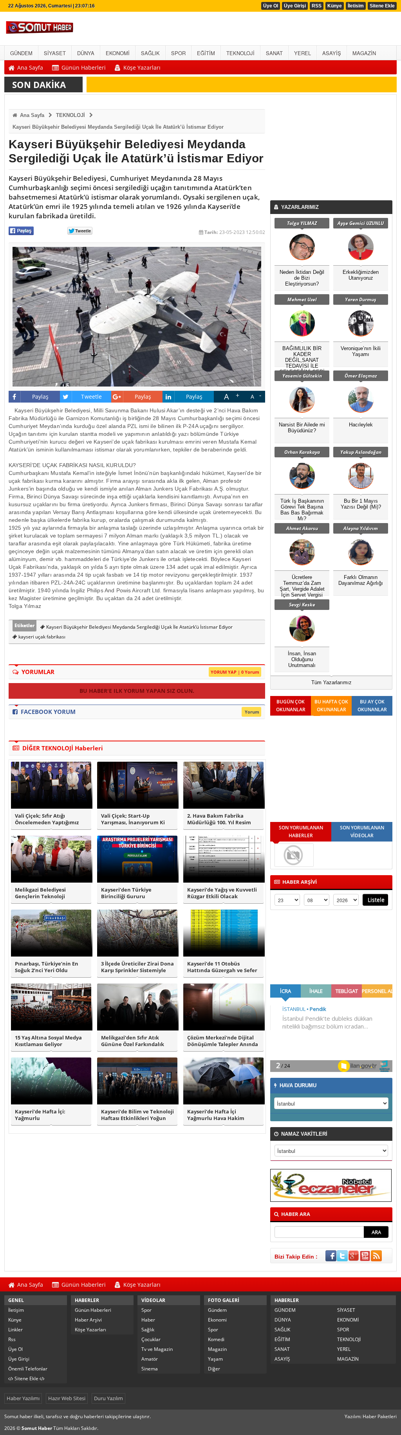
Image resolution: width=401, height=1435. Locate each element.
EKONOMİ (348, 1319)
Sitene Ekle (382, 6)
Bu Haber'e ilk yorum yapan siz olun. (136, 690)
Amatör (149, 1359)
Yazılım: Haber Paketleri (371, 1416)
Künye (334, 6)
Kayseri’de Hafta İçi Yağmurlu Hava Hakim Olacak (215, 1115)
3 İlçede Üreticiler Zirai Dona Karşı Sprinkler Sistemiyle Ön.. (137, 967)
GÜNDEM (285, 1310)
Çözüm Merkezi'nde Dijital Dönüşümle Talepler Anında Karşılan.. (222, 1041)
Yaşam (215, 1359)
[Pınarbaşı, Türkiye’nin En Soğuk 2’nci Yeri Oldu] (51, 933)
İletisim (356, 6)
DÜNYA (283, 1319)
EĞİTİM (282, 1339)
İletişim (16, 1310)
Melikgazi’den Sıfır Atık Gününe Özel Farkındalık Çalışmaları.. (132, 1041)
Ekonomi (217, 1319)
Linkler (15, 1329)
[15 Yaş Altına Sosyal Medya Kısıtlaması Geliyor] (51, 1007)
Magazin (217, 1349)
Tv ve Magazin (157, 1349)
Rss (12, 1339)
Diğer (214, 1368)
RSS (317, 6)
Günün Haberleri (93, 1310)
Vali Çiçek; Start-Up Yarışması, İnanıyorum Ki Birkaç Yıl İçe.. (133, 819)
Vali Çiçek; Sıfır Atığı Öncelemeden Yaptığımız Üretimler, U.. (47, 819)
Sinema (149, 1368)
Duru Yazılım (108, 1398)
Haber (148, 1319)
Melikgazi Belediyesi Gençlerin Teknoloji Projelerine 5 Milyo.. (40, 893)
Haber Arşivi (88, 1319)
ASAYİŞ (282, 1359)
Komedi (216, 1339)
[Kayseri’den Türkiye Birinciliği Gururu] (137, 859)
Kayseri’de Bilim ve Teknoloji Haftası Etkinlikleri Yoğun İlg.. (137, 1115)
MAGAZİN (348, 1359)
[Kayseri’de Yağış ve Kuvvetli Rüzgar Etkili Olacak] (223, 859)
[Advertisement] (333, 149)
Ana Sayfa (31, 115)
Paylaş (40, 396)
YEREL (343, 1349)
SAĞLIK (282, 1329)
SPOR (343, 1329)
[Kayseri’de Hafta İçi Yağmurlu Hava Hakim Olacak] (223, 1080)
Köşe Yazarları (90, 1329)
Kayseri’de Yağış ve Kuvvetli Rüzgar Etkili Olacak (222, 893)
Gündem (217, 1310)
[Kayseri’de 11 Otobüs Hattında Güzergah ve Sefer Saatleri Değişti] (223, 933)
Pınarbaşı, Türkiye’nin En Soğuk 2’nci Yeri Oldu (46, 967)
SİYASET (346, 1310)
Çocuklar (151, 1339)
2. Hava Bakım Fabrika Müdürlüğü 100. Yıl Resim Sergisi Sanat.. (219, 819)
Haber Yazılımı (23, 1398)
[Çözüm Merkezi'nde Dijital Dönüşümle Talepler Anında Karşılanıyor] (223, 1007)
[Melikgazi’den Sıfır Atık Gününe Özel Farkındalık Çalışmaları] (137, 1007)
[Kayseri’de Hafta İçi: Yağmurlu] (51, 1080)
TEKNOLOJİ (70, 115)
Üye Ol (270, 6)
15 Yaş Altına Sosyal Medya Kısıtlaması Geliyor (48, 1041)
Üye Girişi (295, 6)
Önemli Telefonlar (27, 1368)
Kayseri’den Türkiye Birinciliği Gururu (126, 893)
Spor (146, 1310)
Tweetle (91, 396)
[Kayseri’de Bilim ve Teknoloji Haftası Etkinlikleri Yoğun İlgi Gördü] (137, 1080)
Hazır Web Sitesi (66, 1398)
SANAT (282, 1349)
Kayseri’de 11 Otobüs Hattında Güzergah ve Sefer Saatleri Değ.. (222, 967)
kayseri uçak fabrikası (41, 637)
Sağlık (147, 1329)
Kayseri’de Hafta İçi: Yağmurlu (40, 1115)
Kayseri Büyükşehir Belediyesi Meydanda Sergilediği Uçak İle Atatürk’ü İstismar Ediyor (118, 127)
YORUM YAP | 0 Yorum (235, 672)
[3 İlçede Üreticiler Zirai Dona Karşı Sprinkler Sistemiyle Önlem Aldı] (137, 933)
